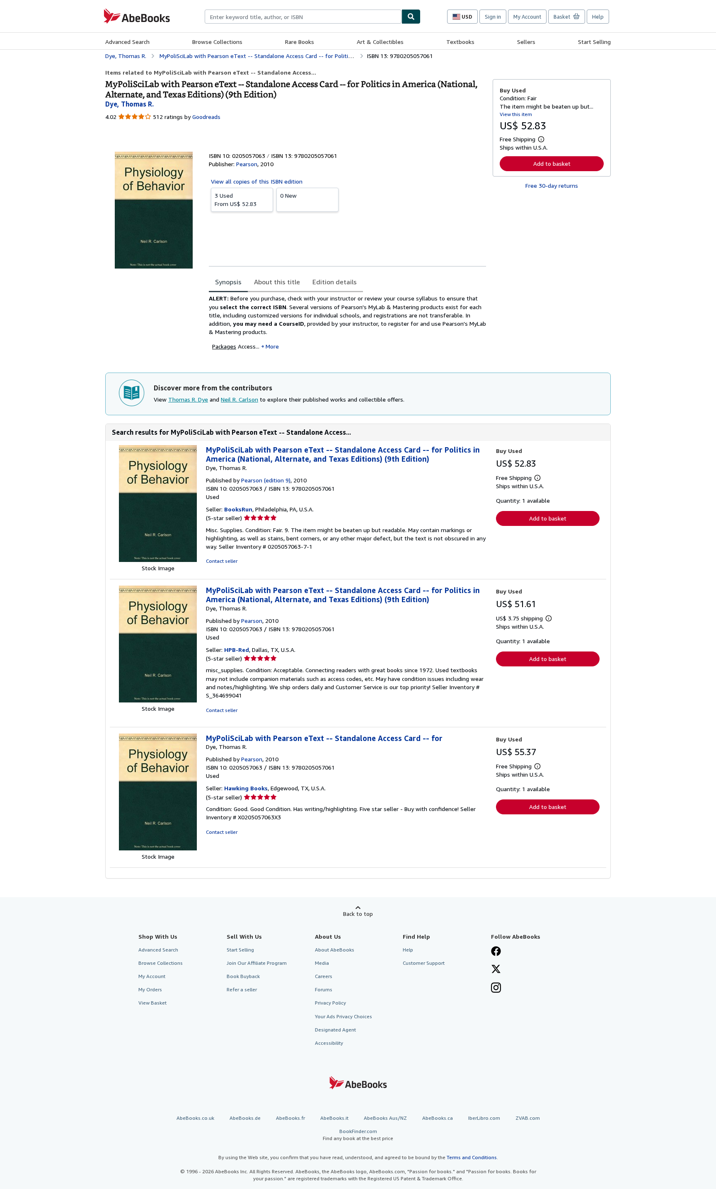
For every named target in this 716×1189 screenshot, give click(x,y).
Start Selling (594, 41)
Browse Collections (217, 41)
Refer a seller (242, 989)
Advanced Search (127, 41)
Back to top (358, 913)
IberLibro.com (484, 1118)
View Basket (152, 1003)
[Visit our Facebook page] (496, 952)
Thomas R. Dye (188, 399)
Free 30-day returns (551, 185)
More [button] (272, 346)
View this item (516, 114)
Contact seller (221, 561)
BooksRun (238, 509)
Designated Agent (335, 1030)
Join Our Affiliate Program (257, 963)
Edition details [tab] (334, 282)
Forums (323, 989)
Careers (323, 976)
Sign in (493, 16)
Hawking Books (246, 788)
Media (322, 963)
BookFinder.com (358, 1134)
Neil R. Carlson (239, 399)
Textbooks (460, 41)
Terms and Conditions (472, 1157)
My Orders (150, 989)
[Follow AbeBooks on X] (496, 970)
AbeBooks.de (245, 1118)
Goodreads (206, 116)
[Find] (411, 17)
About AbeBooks (334, 950)
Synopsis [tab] (228, 282)
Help (598, 16)
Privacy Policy (330, 1003)
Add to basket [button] (552, 163)
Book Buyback (243, 976)
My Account (527, 16)
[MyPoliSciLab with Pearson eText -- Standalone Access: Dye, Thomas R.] (158, 559)
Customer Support (424, 963)
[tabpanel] (347, 325)
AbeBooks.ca (437, 1118)
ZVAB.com (527, 1118)
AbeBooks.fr (290, 1118)
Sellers (526, 41)
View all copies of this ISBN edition (256, 181)
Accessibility (329, 1043)
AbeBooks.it (334, 1118)
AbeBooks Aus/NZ (385, 1118)
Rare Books (299, 41)
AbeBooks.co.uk (195, 1118)
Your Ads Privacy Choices (343, 1016)
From (235, 199)
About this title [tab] (277, 282)
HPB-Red (236, 649)
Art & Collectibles (380, 41)
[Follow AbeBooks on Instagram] (496, 988)
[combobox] (303, 17)
